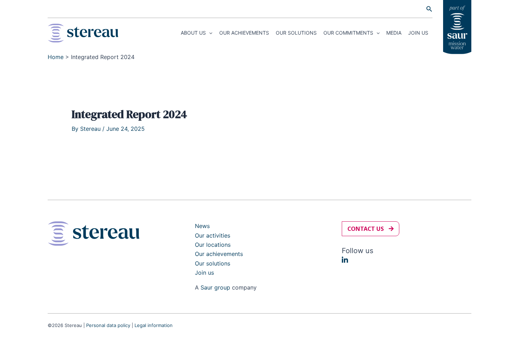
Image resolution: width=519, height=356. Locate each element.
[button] (429, 9)
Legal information (154, 325)
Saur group (215, 287)
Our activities (212, 235)
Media (393, 33)
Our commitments (348, 33)
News (202, 225)
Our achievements (244, 33)
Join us (418, 33)
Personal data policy (108, 325)
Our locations (213, 244)
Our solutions (296, 33)
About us (193, 33)
